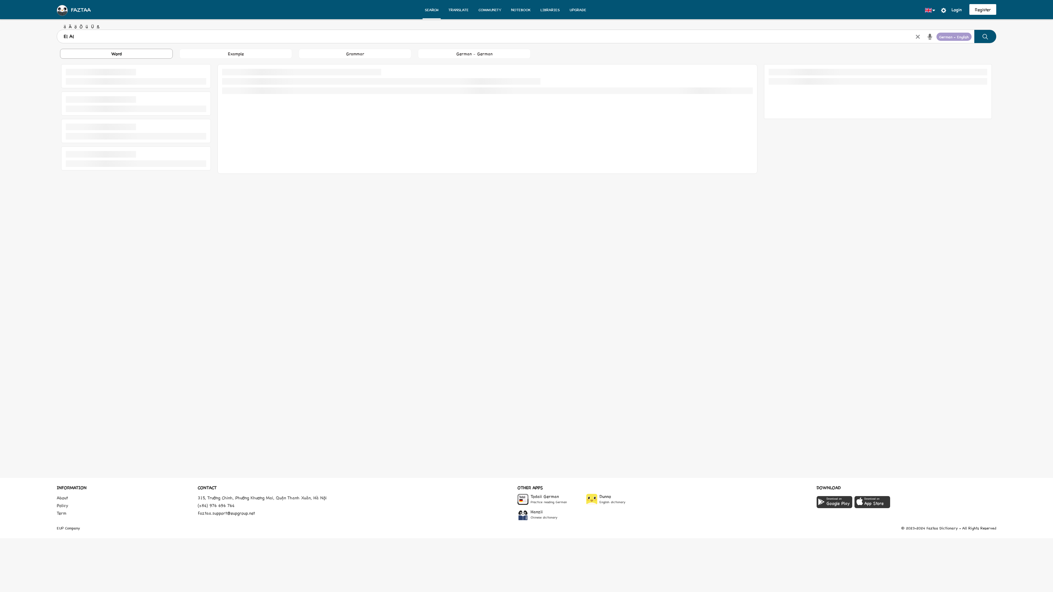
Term (61, 513)
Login (957, 9)
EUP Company (68, 528)
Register (983, 9)
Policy (62, 505)
